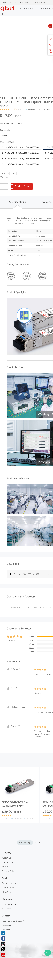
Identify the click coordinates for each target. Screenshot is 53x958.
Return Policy (8, 887)
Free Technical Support (13, 920)
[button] (2, 14)
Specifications (17, 202)
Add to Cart (22, 186)
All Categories (25, 8)
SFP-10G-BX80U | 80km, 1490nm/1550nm (20, 158)
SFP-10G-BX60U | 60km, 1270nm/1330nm (20, 164)
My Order (6, 908)
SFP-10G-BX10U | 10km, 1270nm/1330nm (20, 147)
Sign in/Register (9, 904)
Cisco (4, 135)
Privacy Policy (8, 871)
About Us (6, 857)
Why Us (6, 866)
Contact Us (7, 862)
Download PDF (9, 925)
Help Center (7, 892)
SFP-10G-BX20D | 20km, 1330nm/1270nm (20, 153)
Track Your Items (10, 883)
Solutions (45, 8)
